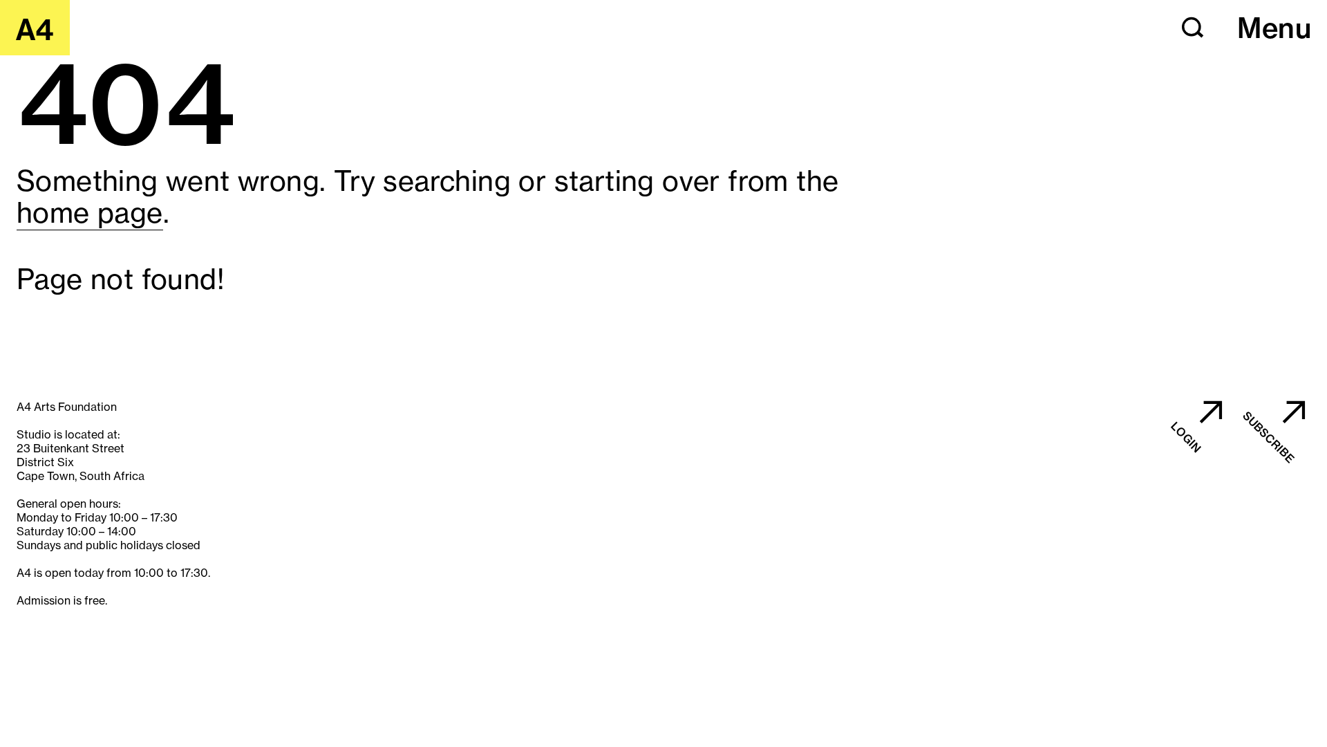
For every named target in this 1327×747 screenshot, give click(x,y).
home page (90, 213)
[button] (1193, 28)
